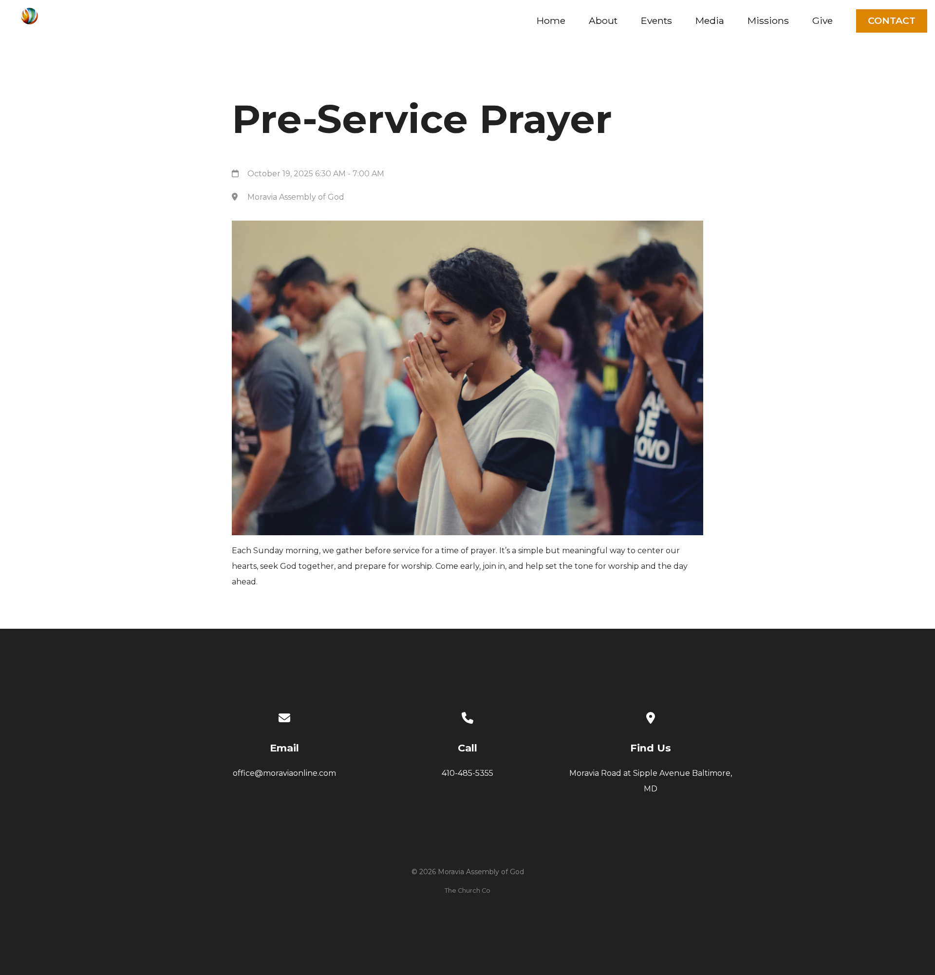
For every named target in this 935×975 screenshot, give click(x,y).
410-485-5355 (467, 773)
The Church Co (467, 890)
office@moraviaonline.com (284, 773)
